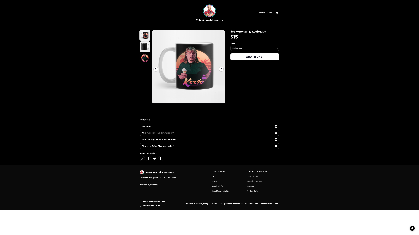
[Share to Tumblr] (160, 158)
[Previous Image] (156, 69)
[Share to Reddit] (154, 158)
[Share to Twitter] (142, 158)
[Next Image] (221, 69)
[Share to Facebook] (148, 158)
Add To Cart (255, 57)
